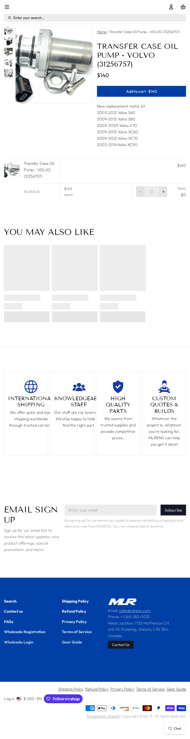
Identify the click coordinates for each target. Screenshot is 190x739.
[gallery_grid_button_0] (46, 98)
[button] (141, 91)
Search (10, 601)
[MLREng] (122, 602)
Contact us (13, 611)
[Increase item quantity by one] (163, 191)
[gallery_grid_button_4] (64, 98)
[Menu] (9, 7)
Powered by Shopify (104, 716)
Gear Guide (72, 642)
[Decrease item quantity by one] (139, 191)
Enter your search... (29, 17)
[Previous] (38, 98)
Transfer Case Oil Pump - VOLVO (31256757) (39, 170)
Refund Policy (74, 611)
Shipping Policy (75, 601)
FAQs (8, 621)
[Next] (69, 98)
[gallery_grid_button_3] (60, 98)
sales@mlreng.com (134, 610)
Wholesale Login (18, 642)
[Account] (170, 7)
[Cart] (182, 7)
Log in (9, 698)
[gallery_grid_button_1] (52, 98)
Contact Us (120, 644)
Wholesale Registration (25, 631)
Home (101, 31)
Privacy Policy (74, 621)
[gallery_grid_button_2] (56, 98)
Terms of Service (77, 631)
